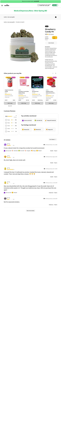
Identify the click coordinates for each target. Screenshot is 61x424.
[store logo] (6, 5)
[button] (2, 5)
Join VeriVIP (36, 1)
